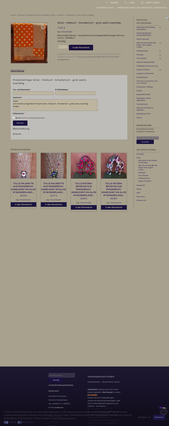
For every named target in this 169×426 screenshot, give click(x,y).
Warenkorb (123, 8)
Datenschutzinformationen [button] (64, 418)
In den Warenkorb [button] (23, 204)
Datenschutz (160, 8)
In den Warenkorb (81, 47)
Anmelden (114, 3)
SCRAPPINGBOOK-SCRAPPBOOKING (144, 34)
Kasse (133, 8)
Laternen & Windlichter (145, 73)
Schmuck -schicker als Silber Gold (91, 57)
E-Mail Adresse (62, 90)
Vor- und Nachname (22, 90)
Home (13, 15)
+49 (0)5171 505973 (152, 3)
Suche (56, 380)
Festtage (140, 55)
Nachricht (17, 98)
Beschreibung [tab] (17, 70)
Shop (110, 8)
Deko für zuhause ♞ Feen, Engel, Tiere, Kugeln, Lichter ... (146, 45)
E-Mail (131, 3)
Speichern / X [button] (144, 417)
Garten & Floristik (143, 70)
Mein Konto (146, 8)
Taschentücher (142, 104)
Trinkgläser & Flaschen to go (147, 66)
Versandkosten (66, 32)
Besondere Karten (143, 94)
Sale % (139, 118)
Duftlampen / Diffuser (145, 87)
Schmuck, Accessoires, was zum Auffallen (33, 15)
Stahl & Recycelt (143, 39)
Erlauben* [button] (159, 417)
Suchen (145, 142)
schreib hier (59, 407)
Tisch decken (142, 58)
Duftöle (139, 91)
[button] (43, 27)
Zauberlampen (142, 77)
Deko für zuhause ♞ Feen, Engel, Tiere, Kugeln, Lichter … (148, 168)
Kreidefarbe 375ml (144, 114)
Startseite (102, 8)
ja (16, 118)
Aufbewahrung (142, 51)
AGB (138, 8)
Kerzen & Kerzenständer (145, 62)
